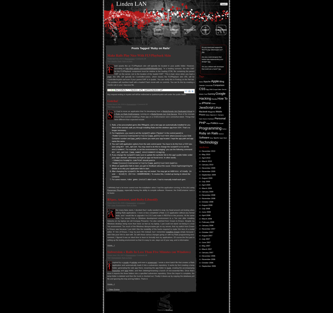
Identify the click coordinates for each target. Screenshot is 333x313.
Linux (113, 205)
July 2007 (206, 239)
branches (116, 271)
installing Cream (173, 232)
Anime (201, 82)
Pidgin (208, 123)
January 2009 (207, 192)
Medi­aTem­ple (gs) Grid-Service (164, 114)
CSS (202, 89)
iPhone (206, 103)
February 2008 (208, 222)
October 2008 (207, 202)
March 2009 (207, 188)
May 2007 (206, 246)
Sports (216, 138)
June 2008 (206, 212)
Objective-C (213, 115)
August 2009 (207, 178)
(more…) (111, 245)
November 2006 (208, 259)
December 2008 (208, 195)
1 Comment (141, 203)
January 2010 (207, 165)
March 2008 (207, 219)
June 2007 (206, 242)
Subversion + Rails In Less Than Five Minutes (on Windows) (149, 251)
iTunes (213, 103)
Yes (203, 52)
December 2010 (208, 151)
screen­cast (152, 262)
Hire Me (174, 30)
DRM (211, 89)
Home (159, 30)
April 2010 (206, 158)
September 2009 (209, 175)
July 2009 (206, 181)
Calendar (202, 85)
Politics (214, 123)
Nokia (207, 115)
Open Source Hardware (206, 119)
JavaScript (206, 107)
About (205, 30)
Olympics (221, 115)
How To (222, 98)
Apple (215, 81)
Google (220, 93)
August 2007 (207, 236)
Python (224, 129)
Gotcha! (112, 100)
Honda (214, 99)
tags (126, 271)
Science (221, 134)
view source (186, 91)
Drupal (215, 89)
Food (205, 94)
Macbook (203, 111)
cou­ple (126, 262)
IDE (200, 103)
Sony (211, 138)
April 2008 (206, 215)
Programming (130, 59)
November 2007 (208, 229)
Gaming (211, 94)
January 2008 (207, 225)
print (189, 91)
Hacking (205, 98)
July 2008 (206, 209)
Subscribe (221, 30)
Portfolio (190, 30)
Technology (208, 142)
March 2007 (207, 249)
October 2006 (207, 263)
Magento (211, 112)
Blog (221, 81)
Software (204, 137)
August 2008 (207, 205)
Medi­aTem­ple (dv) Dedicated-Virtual (177, 111)
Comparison (218, 85)
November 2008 (208, 198)
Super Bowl (223, 138)
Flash (119, 61)
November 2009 (208, 171)
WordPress (169, 310)
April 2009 (206, 185)
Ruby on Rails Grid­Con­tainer (128, 114)
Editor (219, 89)
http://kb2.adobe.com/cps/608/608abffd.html (144, 68)
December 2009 (208, 168)
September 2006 (209, 266)
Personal (220, 118)
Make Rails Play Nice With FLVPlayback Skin (139, 55)
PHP (202, 123)
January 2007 (207, 252)
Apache (114, 61)
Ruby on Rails (127, 61)
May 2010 (206, 154)
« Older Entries (113, 289)
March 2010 (207, 161)
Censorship (209, 85)
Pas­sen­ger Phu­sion (115, 190)
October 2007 (207, 232)
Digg (207, 89)
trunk (169, 268)
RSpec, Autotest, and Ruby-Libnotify (132, 199)
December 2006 (208, 256)
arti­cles (134, 262)
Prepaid (221, 123)
